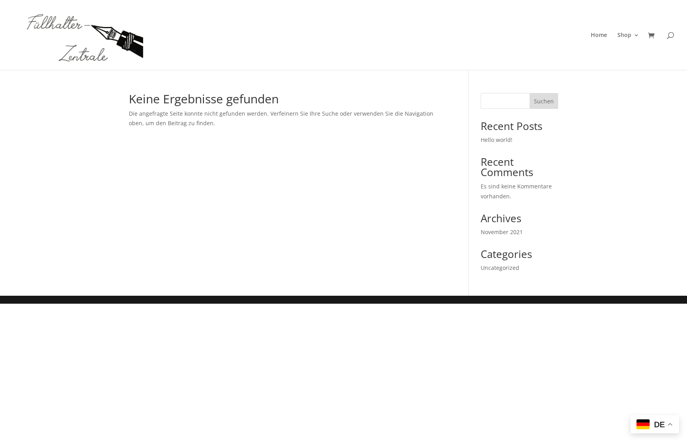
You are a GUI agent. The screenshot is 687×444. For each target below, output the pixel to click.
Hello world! (496, 139)
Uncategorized (500, 267)
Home (599, 35)
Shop (624, 35)
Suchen (544, 101)
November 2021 (502, 232)
